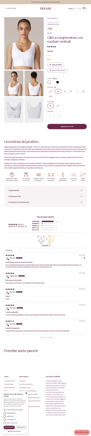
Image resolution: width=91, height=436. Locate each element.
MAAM (49, 33)
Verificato (45, 245)
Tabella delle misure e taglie (28, 394)
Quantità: (50, 111)
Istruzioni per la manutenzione (29, 398)
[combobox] (26, 393)
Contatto (22, 381)
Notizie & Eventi (9, 388)
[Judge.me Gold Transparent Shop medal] (49, 238)
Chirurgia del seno (53, 24)
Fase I (50, 28)
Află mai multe (17, 406)
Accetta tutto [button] (9, 427)
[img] (10, 255)
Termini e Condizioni (26, 384)
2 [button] (43, 338)
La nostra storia (9, 381)
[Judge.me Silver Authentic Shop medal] (41, 238)
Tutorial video (8, 384)
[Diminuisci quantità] (50, 115)
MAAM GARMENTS (52, 18)
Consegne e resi (24, 388)
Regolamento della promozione (29, 406)
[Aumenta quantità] (59, 115)
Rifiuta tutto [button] (21, 427)
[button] (51, 47)
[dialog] (15, 412)
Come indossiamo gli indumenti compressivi (29, 402)
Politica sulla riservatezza (27, 391)
